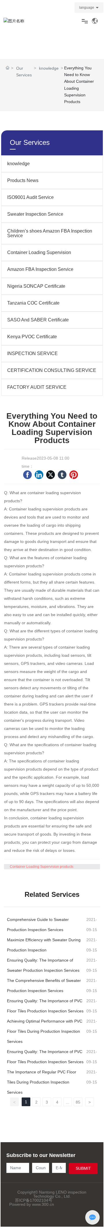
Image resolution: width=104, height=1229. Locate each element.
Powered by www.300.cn (31, 1204)
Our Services (24, 71)
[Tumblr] (62, 474)
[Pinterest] (73, 474)
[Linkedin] (39, 474)
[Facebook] (27, 474)
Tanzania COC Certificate (33, 302)
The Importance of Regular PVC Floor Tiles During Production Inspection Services (41, 1082)
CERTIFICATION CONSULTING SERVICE (51, 370)
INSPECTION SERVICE (32, 353)
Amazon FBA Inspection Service (40, 269)
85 (78, 1102)
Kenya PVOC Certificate (32, 336)
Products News (22, 180)
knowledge (49, 68)
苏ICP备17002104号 (33, 1200)
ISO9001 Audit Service (30, 197)
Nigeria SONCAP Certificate (36, 286)
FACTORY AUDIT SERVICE (36, 387)
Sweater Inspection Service (35, 214)
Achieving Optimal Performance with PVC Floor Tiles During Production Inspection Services (44, 1031)
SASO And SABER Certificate (38, 319)
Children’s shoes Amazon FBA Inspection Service (49, 233)
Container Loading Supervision (39, 252)
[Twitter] (50, 474)
